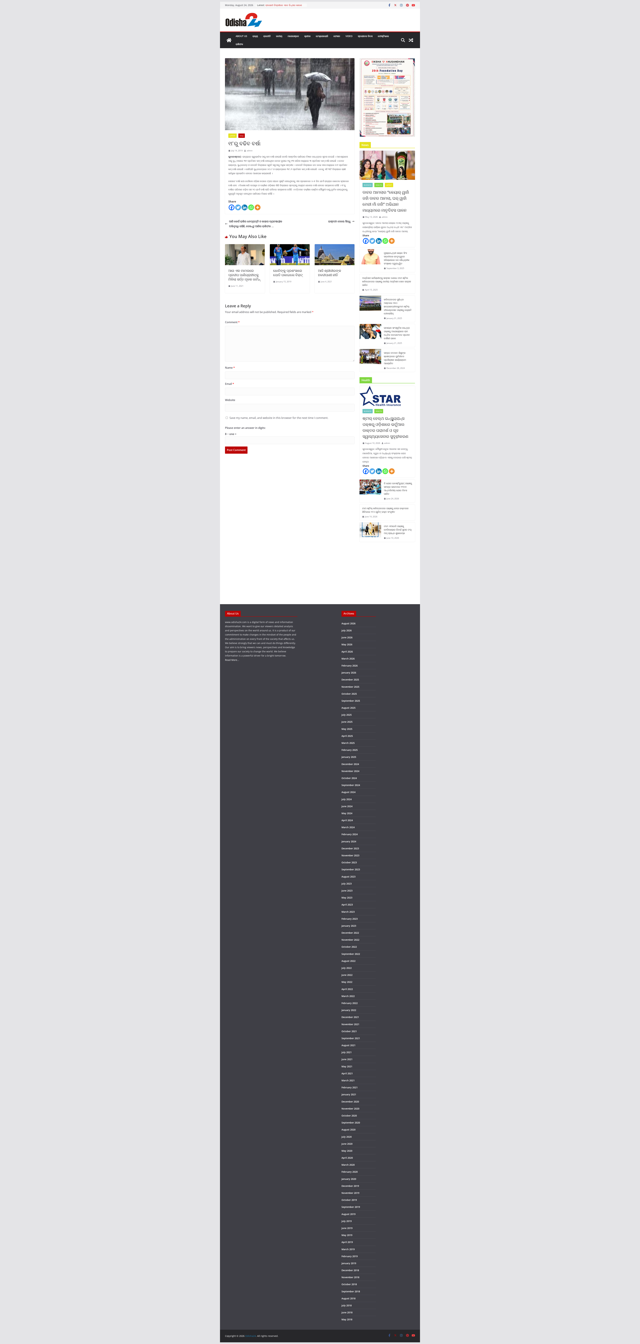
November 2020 (350, 1108)
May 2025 (347, 728)
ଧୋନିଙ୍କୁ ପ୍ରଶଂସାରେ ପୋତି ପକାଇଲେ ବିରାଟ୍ (288, 272)
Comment (232, 322)
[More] (257, 207)
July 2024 (347, 799)
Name (230, 368)
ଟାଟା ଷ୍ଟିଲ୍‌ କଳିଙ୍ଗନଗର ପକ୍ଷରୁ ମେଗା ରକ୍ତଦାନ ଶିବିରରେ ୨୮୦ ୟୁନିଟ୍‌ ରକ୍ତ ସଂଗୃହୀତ (385, 510)
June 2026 (347, 637)
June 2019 (347, 1228)
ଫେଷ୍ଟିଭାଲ (383, 36)
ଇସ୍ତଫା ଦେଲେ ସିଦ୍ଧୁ (339, 221)
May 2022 (347, 982)
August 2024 (349, 792)
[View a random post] (411, 40)
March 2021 (348, 1080)
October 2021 (349, 1031)
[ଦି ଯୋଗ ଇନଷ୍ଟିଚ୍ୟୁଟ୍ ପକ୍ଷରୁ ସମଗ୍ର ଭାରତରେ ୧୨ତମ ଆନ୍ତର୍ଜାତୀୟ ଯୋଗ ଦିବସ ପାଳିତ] (370, 491)
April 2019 (347, 1242)
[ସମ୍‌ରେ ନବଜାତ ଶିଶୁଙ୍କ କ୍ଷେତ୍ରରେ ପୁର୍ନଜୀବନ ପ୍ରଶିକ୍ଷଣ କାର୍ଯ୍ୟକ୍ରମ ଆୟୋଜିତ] (370, 360)
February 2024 (350, 834)
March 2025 (348, 742)
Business (367, 185)
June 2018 (347, 1312)
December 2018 (350, 1270)
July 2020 (347, 1136)
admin (249, 150)
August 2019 (349, 1214)
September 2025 (351, 700)
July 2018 (347, 1305)
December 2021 (350, 1017)
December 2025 (350, 679)
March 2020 (348, 1164)
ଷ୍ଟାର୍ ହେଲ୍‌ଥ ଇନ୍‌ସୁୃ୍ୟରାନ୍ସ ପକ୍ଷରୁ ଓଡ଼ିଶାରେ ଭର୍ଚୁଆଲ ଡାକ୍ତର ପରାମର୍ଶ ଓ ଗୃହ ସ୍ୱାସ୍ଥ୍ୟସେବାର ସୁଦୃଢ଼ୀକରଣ (385, 427)
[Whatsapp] (251, 207)
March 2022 (348, 996)
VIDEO (349, 36)
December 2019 (350, 1186)
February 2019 (350, 1256)
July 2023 (347, 883)
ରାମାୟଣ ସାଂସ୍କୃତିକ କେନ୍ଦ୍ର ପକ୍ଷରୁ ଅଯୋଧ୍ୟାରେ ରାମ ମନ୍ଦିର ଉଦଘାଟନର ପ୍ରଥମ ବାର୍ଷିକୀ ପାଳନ (397, 333)
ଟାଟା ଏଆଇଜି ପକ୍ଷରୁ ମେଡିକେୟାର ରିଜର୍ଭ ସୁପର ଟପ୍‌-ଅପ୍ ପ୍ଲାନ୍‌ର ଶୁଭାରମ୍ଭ (398, 529)
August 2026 (349, 623)
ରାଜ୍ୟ (255, 36)
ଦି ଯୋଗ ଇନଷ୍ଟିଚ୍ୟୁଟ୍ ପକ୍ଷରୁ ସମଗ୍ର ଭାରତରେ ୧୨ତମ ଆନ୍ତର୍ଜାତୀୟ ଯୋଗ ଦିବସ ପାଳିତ (398, 488)
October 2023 (349, 862)
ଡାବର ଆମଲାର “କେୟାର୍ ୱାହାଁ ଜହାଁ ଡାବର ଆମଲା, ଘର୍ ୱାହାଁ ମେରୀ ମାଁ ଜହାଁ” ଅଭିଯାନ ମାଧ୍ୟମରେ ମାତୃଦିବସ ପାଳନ (385, 201)
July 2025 (347, 714)
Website (230, 400)
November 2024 (350, 771)
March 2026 (348, 658)
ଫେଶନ (337, 36)
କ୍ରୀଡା (307, 36)
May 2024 (347, 813)
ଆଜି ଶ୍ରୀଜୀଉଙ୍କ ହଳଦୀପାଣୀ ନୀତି (329, 272)
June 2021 (347, 1059)
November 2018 (350, 1277)
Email (229, 384)
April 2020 (347, 1157)
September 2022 (351, 954)
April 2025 (347, 736)
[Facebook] (231, 207)
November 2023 (350, 855)
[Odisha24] (229, 40)
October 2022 (349, 946)
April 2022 (347, 989)
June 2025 (347, 721)
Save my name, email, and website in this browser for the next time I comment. (279, 418)
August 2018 (349, 1298)
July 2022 (347, 968)
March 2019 (348, 1249)
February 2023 (350, 918)
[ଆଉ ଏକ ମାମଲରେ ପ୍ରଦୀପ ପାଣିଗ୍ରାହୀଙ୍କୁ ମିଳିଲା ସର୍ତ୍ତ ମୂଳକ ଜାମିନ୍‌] (245, 246)
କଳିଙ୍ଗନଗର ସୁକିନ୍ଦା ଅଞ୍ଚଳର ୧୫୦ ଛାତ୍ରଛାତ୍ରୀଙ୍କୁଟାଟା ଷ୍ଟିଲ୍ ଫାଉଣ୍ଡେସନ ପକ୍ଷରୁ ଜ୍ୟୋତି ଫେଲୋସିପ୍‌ (398, 306)
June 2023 (347, 890)
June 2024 (347, 806)
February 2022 (350, 1003)
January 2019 (349, 1263)
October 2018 (349, 1284)
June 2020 (347, 1143)
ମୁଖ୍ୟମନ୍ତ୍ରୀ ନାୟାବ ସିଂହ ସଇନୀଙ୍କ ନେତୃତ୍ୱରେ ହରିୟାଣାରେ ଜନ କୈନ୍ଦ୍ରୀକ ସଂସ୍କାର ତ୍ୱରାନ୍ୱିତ (396, 258)
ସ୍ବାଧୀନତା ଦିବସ (365, 36)
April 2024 (347, 820)
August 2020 (349, 1129)
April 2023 (347, 904)
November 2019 (350, 1192)
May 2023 (347, 897)
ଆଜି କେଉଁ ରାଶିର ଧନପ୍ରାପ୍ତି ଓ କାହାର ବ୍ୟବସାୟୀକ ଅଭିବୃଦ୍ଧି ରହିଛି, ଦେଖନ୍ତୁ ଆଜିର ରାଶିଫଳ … (255, 224)
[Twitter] (238, 207)
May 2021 (347, 1066)
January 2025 (349, 756)
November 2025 (350, 686)
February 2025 (350, 750)
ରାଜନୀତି (267, 36)
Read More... (232, 660)
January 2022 (349, 1010)
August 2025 (349, 707)
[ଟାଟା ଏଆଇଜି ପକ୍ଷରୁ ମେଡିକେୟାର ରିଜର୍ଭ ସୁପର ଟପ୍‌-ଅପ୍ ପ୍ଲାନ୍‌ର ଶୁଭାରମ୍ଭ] (370, 532)
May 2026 (347, 644)
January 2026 (349, 672)
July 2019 (347, 1221)
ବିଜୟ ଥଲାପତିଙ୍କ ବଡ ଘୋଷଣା (280, 5)
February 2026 (350, 665)
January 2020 (349, 1178)
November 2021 (350, 1024)
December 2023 (350, 848)
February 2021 (350, 1087)
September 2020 (351, 1122)
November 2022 (350, 939)
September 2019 (351, 1206)
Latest (232, 135)
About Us (241, 36)
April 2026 (347, 651)
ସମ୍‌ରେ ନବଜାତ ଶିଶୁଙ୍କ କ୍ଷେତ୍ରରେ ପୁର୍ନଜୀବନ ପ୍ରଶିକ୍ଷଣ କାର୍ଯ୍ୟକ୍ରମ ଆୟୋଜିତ (395, 358)
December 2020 (350, 1101)
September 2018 (351, 1291)
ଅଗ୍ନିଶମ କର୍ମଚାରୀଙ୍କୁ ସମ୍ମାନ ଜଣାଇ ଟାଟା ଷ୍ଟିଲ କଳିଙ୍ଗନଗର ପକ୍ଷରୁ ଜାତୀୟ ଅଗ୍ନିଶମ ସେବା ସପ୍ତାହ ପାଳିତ (386, 281)
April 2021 (347, 1073)
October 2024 (349, 778)
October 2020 (349, 1115)
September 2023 (351, 869)
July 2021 (347, 1052)
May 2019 (347, 1235)
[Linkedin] (245, 207)
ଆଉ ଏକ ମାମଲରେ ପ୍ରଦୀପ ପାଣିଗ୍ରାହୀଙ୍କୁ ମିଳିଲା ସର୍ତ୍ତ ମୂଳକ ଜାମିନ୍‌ (244, 275)
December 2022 (350, 932)
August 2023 (349, 876)
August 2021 (349, 1045)
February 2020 (350, 1171)
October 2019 (349, 1200)
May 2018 (347, 1319)
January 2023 (349, 925)
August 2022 (349, 960)
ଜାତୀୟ (279, 36)
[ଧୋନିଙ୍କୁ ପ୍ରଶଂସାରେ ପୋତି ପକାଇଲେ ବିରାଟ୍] (290, 246)
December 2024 (350, 764)
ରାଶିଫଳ (239, 44)
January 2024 (349, 841)
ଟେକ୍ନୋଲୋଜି (322, 36)
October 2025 (349, 693)
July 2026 (347, 630)
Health (379, 185)
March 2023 (348, 911)
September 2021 (351, 1038)
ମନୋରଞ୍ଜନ (293, 36)
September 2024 (351, 785)
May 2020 (347, 1150)
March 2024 (348, 827)
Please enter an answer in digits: (245, 428)
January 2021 (349, 1094)
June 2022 (347, 974)
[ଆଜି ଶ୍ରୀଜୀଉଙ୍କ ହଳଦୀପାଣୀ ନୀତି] (334, 246)
